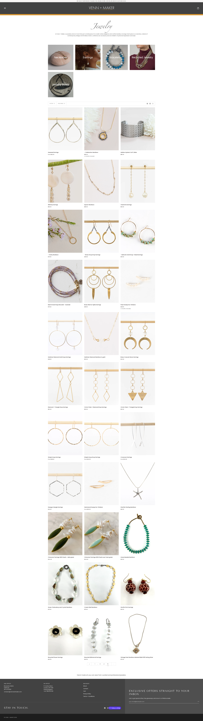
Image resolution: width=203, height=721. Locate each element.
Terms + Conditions (89, 696)
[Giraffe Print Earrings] (138, 583)
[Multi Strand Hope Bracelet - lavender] (65, 281)
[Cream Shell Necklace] (101, 583)
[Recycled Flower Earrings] (65, 633)
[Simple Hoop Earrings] (65, 433)
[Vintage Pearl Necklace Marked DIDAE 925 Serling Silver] (138, 633)
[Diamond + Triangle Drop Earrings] (65, 383)
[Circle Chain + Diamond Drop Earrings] (101, 383)
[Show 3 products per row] (150, 103)
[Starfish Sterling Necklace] (138, 483)
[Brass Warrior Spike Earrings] (101, 281)
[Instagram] (108, 708)
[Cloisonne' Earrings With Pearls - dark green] (65, 533)
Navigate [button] (86, 683)
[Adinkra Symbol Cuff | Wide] (138, 128)
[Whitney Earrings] (65, 181)
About (85, 686)
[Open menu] (6, 8)
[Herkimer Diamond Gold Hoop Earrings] (65, 333)
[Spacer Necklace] (101, 181)
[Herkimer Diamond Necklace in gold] (101, 333)
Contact (85, 688)
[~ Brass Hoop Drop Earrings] (101, 231)
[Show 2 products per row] (147, 103)
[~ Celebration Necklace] (101, 128)
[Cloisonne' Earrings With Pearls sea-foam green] (101, 533)
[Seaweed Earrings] (65, 128)
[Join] (197, 701)
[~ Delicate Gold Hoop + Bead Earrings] (138, 231)
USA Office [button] (7, 683)
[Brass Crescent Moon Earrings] (138, 333)
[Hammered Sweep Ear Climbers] (101, 483)
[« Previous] (89, 664)
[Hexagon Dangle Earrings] (65, 483)
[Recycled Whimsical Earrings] (101, 633)
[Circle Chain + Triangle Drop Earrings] (138, 383)
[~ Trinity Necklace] (65, 231)
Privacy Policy (87, 694)
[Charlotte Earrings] (138, 181)
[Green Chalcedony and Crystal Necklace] (65, 583)
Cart (84, 691)
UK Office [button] (47, 683)
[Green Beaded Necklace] (138, 533)
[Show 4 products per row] (153, 103)
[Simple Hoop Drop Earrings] (101, 433)
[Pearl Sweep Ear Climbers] (138, 281)
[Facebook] (105, 708)
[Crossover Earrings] (138, 433)
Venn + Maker (9, 717)
